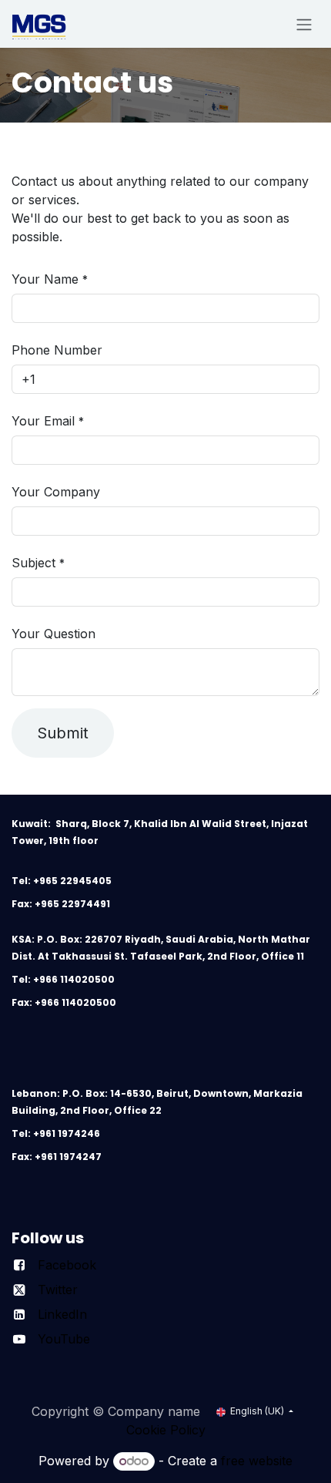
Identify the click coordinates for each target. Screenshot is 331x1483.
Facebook (67, 1265)
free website (257, 1460)
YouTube (64, 1339)
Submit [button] (63, 733)
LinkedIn (62, 1314)
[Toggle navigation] (304, 24)
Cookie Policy (166, 1430)
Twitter (58, 1289)
